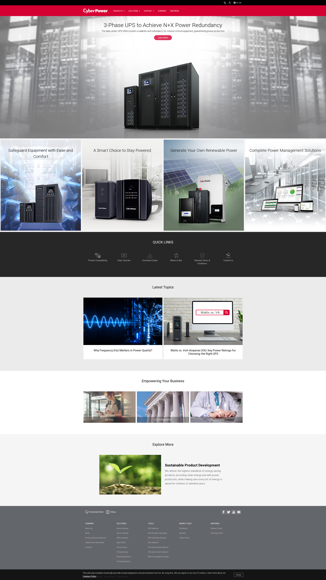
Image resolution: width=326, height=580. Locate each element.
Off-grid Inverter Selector (158, 552)
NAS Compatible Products (158, 557)
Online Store (184, 538)
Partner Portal (216, 528)
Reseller (182, 533)
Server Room (122, 547)
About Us (89, 528)
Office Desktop (122, 538)
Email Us (88, 547)
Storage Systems (124, 561)
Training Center (217, 533)
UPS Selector (153, 528)
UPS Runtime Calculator (157, 533)
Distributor (183, 528)
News (87, 533)
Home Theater (122, 533)
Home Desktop (122, 528)
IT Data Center (122, 552)
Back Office (121, 543)
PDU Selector (153, 543)
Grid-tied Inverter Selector (158, 547)
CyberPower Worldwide (94, 543)
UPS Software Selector (157, 538)
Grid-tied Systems (124, 557)
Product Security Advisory (95, 538)
